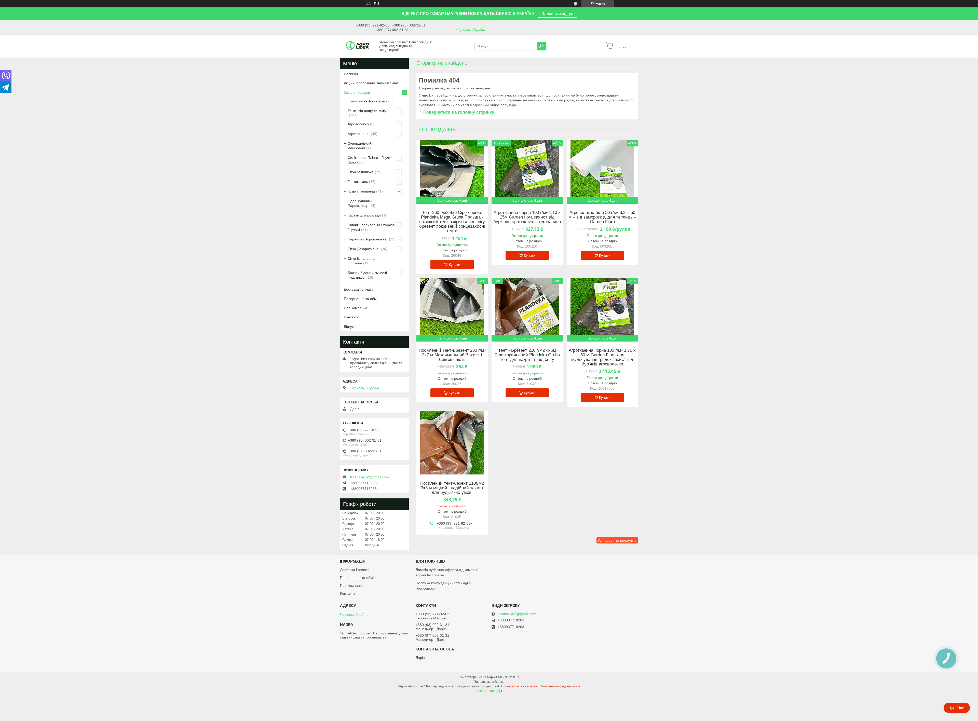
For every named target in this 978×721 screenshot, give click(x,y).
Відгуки (350, 326)
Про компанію (355, 308)
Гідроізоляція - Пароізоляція (360, 203)
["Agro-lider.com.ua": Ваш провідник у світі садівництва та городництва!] (358, 46)
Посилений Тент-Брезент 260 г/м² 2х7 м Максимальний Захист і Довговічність (452, 355)
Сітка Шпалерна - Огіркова (362, 260)
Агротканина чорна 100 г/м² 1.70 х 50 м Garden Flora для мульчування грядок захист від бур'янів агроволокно (602, 357)
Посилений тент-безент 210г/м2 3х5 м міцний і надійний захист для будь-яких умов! (452, 488)
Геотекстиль (358, 182)
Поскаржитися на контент (520, 686)
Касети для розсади (364, 215)
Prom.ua (513, 677)
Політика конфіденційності (560, 686)
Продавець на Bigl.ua (489, 682)
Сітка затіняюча (361, 172)
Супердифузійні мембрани (361, 145)
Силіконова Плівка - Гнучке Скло (370, 160)
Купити (454, 265)
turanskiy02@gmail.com (369, 477)
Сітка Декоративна (363, 249)
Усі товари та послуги (615, 540)
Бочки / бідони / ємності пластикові (367, 275)
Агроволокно (358, 124)
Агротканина (359, 134)
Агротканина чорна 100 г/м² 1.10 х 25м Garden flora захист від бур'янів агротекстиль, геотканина (527, 217)
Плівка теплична (361, 191)
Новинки (351, 74)
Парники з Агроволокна (368, 239)
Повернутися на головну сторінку (458, 112)
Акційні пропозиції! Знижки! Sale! (371, 83)
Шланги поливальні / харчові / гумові (371, 227)
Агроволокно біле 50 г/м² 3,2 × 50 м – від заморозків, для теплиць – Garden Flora (602, 217)
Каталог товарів (357, 92)
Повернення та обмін (361, 299)
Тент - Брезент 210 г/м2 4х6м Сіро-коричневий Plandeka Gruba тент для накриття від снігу (527, 355)
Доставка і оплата (358, 289)
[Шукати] (541, 46)
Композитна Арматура (366, 101)
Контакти (351, 317)
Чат (960, 708)
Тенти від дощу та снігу (367, 111)
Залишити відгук (557, 13)
